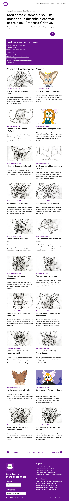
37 (31, 452)
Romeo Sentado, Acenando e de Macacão (48, 314)
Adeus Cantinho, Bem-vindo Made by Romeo (49, 481)
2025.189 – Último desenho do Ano (46, 483)
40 (39, 452)
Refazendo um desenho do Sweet (18, 240)
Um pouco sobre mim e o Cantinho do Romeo (49, 474)
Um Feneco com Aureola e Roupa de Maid (18, 352)
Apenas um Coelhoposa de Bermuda (18, 314)
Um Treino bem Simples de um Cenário (49, 167)
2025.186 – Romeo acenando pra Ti (46, 489)
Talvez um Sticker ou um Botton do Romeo (17, 428)
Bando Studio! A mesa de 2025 (45, 470)
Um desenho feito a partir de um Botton (48, 428)
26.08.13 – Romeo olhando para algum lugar (19, 60)
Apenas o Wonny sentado (46, 276)
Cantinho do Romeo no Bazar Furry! (46, 472)
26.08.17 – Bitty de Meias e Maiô (15, 45)
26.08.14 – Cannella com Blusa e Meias (17, 57)
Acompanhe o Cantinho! (43, 467)
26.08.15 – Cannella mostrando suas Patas (18, 53)
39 (36, 452)
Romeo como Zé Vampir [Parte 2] (49, 391)
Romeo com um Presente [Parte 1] (17, 130)
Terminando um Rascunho (18, 203)
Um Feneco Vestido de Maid (48, 91)
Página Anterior (12, 452)
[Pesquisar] (52, 34)
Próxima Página (56, 452)
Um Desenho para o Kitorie (18, 390)
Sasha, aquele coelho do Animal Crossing (46, 352)
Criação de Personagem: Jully (48, 129)
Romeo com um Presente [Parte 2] (17, 92)
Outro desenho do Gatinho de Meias (48, 240)
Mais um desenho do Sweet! (19, 166)
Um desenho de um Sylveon (47, 203)
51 (43, 452)
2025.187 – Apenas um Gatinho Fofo (46, 487)
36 (29, 452)
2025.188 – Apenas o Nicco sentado (46, 485)
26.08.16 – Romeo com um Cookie (16, 49)
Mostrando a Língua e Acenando (16, 277)
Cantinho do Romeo (20, 498)
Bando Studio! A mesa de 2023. (45, 469)
